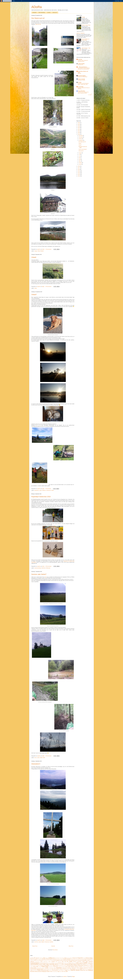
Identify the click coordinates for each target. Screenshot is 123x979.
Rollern (66, 966)
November (81, 137)
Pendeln (31, 966)
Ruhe (69, 966)
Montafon (91, 964)
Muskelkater (38, 965)
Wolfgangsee (44, 971)
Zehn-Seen (64, 971)
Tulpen (31, 970)
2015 (79, 171)
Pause (92, 965)
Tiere (71, 969)
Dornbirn (64, 959)
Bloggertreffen (80, 957)
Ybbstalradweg (55, 971)
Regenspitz (60, 966)
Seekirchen (69, 967)
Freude (54, 960)
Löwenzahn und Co (53, 964)
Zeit (67, 971)
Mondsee (84, 964)
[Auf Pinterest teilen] (59, 249)
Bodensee (87, 957)
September (81, 140)
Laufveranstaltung (34, 964)
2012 (79, 175)
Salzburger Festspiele (78, 966)
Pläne (37, 966)
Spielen (42, 969)
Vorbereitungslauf (55, 970)
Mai (80, 157)
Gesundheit (84, 960)
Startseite (53, 946)
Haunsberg (59, 961)
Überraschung (35, 970)
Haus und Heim (65, 961)
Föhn (42, 960)
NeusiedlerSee (61, 965)
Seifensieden (73, 967)
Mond (81, 964)
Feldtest (38, 960)
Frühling (57, 960)
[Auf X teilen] (56, 249)
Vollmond (50, 970)
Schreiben (47, 967)
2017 (79, 167)
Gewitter (88, 960)
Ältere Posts (71, 946)
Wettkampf (90, 970)
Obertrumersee (81, 965)
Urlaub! (33, 257)
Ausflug (50, 957)
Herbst (70, 961)
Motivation (31, 965)
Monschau (87, 964)
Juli (79, 154)
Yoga (58, 971)
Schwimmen (48, 490)
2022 (79, 129)
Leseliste (48, 12)
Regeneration (55, 966)
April (80, 159)
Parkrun (89, 965)
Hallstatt (49, 961)
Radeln (41, 757)
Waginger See (63, 970)
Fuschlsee (61, 960)
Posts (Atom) (55, 949)
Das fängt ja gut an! (38, 18)
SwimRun (51, 941)
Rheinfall (63, 966)
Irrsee (35, 757)
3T (34, 957)
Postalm (40, 966)
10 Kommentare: (48, 286)
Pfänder (34, 966)
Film (40, 960)
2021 (79, 130)
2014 (79, 172)
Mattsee (62, 964)
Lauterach (40, 964)
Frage (46, 960)
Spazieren (38, 969)
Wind (31, 971)
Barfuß (53, 957)
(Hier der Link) (38, 24)
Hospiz (83, 961)
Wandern (78, 970)
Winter (33, 971)
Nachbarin (42, 965)
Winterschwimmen (38, 971)
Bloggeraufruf (75, 957)
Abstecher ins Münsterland (82, 76)
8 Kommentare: (48, 488)
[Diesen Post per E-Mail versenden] (54, 249)
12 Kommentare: (48, 249)
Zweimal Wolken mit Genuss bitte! (85, 40)
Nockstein (64, 965)
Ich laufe (79, 82)
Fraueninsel (48, 960)
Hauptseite (34, 12)
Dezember (81, 135)
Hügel (87, 961)
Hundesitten (36, 490)
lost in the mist (80, 64)
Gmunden (91, 960)
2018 (79, 166)
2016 (79, 169)
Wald (44, 757)
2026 (79, 122)
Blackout (79, 73)
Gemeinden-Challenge (70, 960)
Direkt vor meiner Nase (86, 25)
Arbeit (44, 957)
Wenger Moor (82, 970)
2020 (79, 132)
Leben (44, 964)
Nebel (54, 965)
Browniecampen (49, 959)
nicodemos (65, 976)
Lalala (77, 962)
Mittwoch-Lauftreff (76, 964)
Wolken (48, 971)
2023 (79, 127)
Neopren (57, 965)
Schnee (91, 966)
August (80, 152)
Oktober (80, 138)
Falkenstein (32, 960)
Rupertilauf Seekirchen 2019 (40, 496)
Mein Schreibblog (42, 12)
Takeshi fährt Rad (81, 91)
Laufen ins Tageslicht (80, 33)
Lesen (47, 964)
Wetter (87, 970)
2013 (79, 174)
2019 (79, 134)
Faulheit (35, 960)
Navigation (51, 965)
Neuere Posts (34, 946)
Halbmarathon (45, 961)
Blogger (73, 976)
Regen (46, 966)
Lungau (60, 964)
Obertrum (44, 490)
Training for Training (81, 80)
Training (73, 969)
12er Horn (36, 941)
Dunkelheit (69, 959)
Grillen (41, 961)
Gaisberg (64, 960)
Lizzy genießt (80, 86)
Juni (80, 156)
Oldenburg (86, 965)
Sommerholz (86, 967)
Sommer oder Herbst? (38, 574)
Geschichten (80, 960)
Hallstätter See (54, 961)
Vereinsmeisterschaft (44, 970)
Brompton (44, 959)
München (34, 965)
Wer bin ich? (55, 12)
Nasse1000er (46, 965)
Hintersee (74, 961)
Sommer (81, 967)
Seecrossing (64, 967)
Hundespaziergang (34, 962)
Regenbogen (51, 966)
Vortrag (59, 970)
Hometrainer (79, 961)
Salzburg (72, 966)
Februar (80, 162)
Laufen (40, 490)
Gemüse (76, 960)
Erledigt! (83, 17)
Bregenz (91, 957)
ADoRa (36, 7)
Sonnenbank (90, 967)
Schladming (88, 966)
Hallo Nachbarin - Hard (86, 48)
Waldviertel (69, 970)
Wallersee (73, 970)
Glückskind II (35, 764)
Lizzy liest (80, 59)
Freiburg (52, 960)
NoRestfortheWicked (70, 965)
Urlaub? (34, 294)
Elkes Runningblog (82, 75)
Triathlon (81, 969)
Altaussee (37, 957)
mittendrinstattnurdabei (68, 964)
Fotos (44, 960)
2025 (79, 124)
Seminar (78, 967)
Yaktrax (51, 971)
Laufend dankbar (81, 63)
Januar (80, 164)
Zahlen (60, 971)
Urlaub (35, 288)
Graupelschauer (37, 961)
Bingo (66, 957)
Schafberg (84, 966)
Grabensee (32, 961)
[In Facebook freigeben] (57, 249)
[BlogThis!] (55, 249)
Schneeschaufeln (33, 967)
